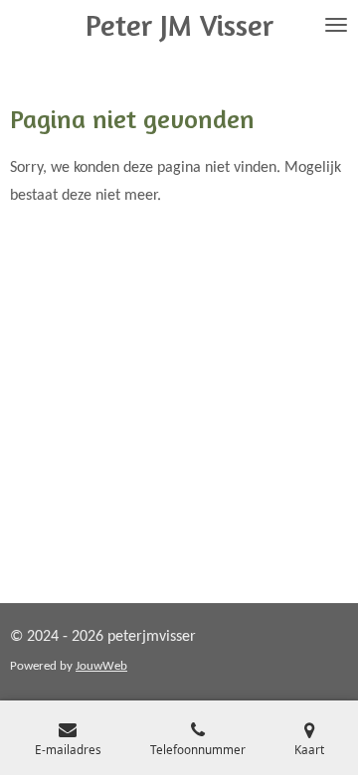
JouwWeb (101, 666)
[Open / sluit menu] (336, 25)
